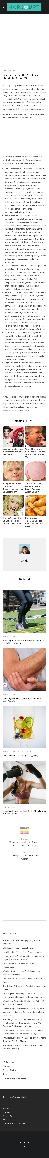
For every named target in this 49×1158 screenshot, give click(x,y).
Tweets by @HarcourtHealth (15, 1097)
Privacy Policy (9, 1070)
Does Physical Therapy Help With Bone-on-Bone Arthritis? (23, 699)
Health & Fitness (9, 70)
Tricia (24, 560)
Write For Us (8, 1062)
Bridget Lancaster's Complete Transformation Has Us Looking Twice (13, 487)
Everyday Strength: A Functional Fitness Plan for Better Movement (23, 641)
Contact (6, 1066)
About (5, 1074)
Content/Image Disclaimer (15, 1078)
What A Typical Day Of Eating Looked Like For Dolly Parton (13, 521)
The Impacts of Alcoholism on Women (24, 855)
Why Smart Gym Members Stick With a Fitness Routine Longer (24, 812)
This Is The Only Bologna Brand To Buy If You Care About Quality (34, 487)
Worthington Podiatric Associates (20, 212)
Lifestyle (19, 752)
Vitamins (27, 752)
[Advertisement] (24, 39)
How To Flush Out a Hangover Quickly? (21, 755)
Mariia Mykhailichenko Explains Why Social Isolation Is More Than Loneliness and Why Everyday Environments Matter (22, 1022)
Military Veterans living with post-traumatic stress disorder (24, 842)
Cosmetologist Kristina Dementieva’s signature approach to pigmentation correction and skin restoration (24, 1011)
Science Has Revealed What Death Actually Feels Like (13, 452)
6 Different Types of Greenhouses (18, 948)
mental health (36, 229)
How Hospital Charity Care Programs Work (22, 952)
